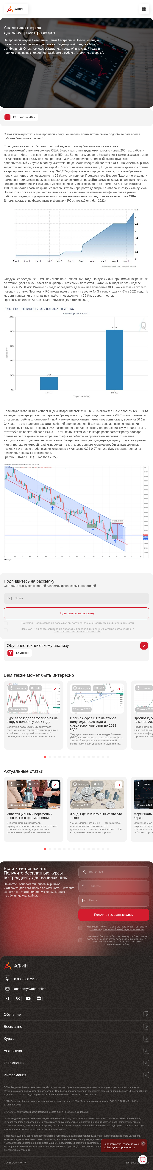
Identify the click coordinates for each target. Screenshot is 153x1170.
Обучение (12, 1014)
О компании (14, 1063)
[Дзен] (39, 998)
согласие (85, 622)
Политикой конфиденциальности (113, 622)
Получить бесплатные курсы (114, 914)
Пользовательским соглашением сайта (78, 631)
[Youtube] (28, 998)
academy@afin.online (30, 989)
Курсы (9, 1039)
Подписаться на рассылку (77, 613)
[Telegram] (7, 998)
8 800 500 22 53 (26, 979)
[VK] (18, 998)
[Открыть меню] (144, 9)
